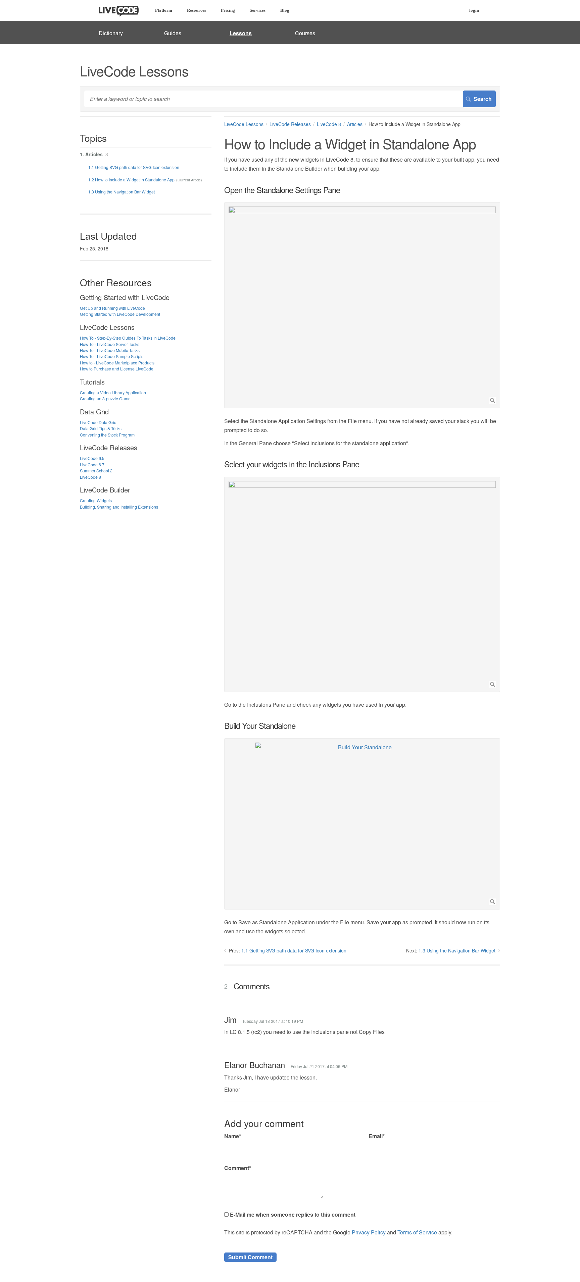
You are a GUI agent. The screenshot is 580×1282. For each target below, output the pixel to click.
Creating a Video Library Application (113, 392)
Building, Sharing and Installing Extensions (119, 507)
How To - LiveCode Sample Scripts (111, 356)
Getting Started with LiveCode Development (120, 314)
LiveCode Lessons (243, 124)
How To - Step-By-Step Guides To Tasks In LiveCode (128, 338)
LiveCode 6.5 (92, 458)
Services (257, 10)
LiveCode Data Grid (98, 422)
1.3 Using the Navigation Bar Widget (457, 950)
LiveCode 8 (329, 124)
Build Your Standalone (259, 725)
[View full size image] (362, 305)
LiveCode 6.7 (92, 464)
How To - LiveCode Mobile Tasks (110, 350)
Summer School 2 (96, 470)
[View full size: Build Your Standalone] (362, 824)
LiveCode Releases (290, 124)
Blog (284, 10)
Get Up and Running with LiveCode (112, 308)
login (474, 10)
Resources (196, 10)
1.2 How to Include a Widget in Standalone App (131, 179)
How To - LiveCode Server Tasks (109, 344)
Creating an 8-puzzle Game (105, 398)
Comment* (237, 1168)
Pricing (228, 10)
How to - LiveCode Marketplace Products (117, 362)
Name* (232, 1136)
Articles (354, 124)
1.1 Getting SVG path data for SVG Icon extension (293, 950)
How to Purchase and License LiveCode (116, 368)
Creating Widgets (96, 500)
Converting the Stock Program (107, 435)
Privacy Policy (369, 1232)
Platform (163, 10)
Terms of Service (417, 1232)
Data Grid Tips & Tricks (101, 428)
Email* (377, 1136)
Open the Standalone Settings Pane (282, 189)
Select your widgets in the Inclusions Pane (291, 464)
